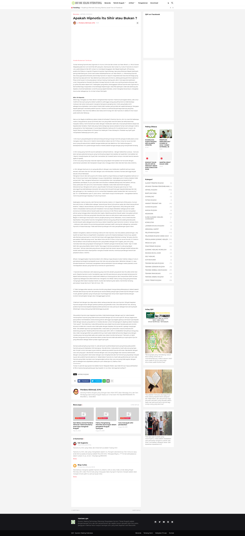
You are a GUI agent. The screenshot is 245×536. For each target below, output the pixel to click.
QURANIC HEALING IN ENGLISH (158, 250)
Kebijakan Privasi (161, 533)
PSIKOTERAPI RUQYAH (158, 246)
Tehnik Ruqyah (118, 3)
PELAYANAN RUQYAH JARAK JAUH (158, 236)
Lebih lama (136, 510)
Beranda (108, 3)
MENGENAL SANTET (158, 229)
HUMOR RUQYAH (158, 207)
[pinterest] (168, 522)
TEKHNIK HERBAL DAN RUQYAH (158, 270)
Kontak (171, 533)
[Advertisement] (106, 41)
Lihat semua (135, 404)
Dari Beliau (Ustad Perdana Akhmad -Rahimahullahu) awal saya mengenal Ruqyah (83, 425)
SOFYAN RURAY (158, 260)
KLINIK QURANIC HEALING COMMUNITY (158, 218)
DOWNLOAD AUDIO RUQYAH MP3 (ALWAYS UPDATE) (150, 142)
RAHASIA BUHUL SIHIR (158, 253)
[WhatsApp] (104, 381)
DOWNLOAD (158, 196)
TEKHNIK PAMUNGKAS (158, 273)
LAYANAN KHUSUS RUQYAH (158, 226)
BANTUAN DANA (158, 193)
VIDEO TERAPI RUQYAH (158, 280)
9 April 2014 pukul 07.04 (84, 445)
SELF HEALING (158, 256)
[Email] (108, 381)
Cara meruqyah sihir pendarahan (125, 424)
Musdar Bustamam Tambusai (82, 60)
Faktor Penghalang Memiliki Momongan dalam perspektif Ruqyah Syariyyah (106, 425)
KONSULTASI (158, 222)
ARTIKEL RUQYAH (86, 14)
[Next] (173, 8)
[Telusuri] (172, 3)
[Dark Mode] (168, 3)
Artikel (131, 3)
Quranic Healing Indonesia (84, 533)
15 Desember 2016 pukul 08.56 (86, 467)
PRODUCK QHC (158, 243)
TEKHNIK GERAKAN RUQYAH (158, 267)
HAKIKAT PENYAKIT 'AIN (158, 203)
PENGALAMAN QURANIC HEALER (158, 239)
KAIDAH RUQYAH (158, 210)
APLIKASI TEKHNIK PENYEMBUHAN (158, 186)
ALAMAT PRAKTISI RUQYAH (158, 183)
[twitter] (159, 522)
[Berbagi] (137, 23)
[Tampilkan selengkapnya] (112, 381)
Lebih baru (75, 510)
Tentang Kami (148, 533)
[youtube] (163, 522)
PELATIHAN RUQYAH (158, 232)
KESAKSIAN (158, 214)
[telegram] (172, 522)
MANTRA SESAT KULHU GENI (165, 163)
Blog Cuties (82, 465)
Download (154, 3)
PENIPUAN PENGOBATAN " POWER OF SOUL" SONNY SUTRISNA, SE (165, 143)
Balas (75, 459)
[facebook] (155, 522)
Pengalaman (143, 3)
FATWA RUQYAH (158, 200)
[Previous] (171, 8)
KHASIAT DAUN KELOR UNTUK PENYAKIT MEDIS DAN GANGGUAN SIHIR (105, 8)
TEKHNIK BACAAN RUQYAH (158, 263)
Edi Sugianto (83, 443)
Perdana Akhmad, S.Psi (90, 390)
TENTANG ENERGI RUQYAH (158, 277)
